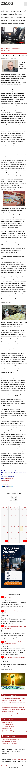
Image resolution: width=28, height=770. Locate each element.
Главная (3, 749)
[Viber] (8, 486)
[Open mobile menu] (25, 4)
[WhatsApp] (10, 486)
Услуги (8, 751)
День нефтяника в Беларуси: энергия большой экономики (14, 611)
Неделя (14, 502)
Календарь (9, 749)
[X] (4, 486)
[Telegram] (12, 486)
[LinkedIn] (6, 486)
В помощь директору (18, 749)
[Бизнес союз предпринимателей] (13, 681)
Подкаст (3, 751)
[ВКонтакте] (2, 486)
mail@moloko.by (9, 478)
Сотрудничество (16, 751)
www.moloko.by (5, 480)
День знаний (8, 597)
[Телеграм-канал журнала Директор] (13, 35)
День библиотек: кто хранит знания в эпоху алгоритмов (15, 627)
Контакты (14, 759)
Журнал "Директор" (6, 765)
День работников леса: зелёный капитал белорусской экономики (15, 642)
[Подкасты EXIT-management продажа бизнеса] (13, 566)
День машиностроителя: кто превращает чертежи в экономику (15, 658)
